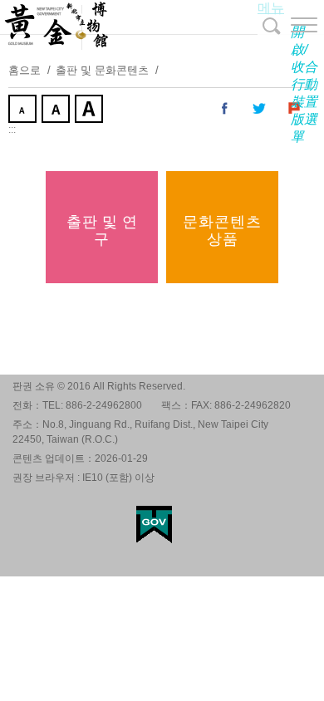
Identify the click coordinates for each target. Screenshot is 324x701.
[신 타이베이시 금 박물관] (162, 25)
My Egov (154, 524)
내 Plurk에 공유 (295, 109)
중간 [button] (57, 110)
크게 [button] (90, 110)
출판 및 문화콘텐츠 (102, 70)
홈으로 (24, 70)
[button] (291, 25)
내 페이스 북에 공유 (225, 109)
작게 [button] (24, 110)
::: (12, 129)
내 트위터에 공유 (260, 109)
